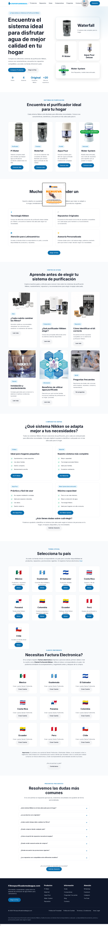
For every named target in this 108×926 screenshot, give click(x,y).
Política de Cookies (69, 910)
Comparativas (59, 3)
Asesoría (95, 3)
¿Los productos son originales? (30, 815)
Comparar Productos (16, 70)
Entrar (19, 587)
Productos (33, 3)
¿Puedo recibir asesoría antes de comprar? (34, 843)
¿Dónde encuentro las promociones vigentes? (35, 850)
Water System (48, 898)
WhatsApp (87, 889)
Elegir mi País (32, 70)
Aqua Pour (47, 895)
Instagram (87, 895)
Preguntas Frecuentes (70, 895)
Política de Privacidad (55, 910)
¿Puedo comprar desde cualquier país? (33, 829)
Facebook (87, 892)
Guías (50, 3)
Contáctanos (54, 766)
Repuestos (42, 3)
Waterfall (46, 892)
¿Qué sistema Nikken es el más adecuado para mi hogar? (38, 808)
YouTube (86, 898)
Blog (65, 898)
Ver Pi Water (17, 475)
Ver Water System (65, 512)
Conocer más (17, 167)
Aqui (80, 561)
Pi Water (46, 889)
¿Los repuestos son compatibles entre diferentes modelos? (39, 857)
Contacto (79, 3)
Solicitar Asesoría (54, 528)
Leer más (16, 333)
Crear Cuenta (22, 689)
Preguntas (69, 3)
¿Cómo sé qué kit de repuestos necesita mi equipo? (37, 836)
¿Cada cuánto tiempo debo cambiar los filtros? (35, 822)
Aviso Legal (96, 910)
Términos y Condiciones (84, 910)
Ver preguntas (80, 392)
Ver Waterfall (64, 475)
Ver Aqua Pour (17, 512)
